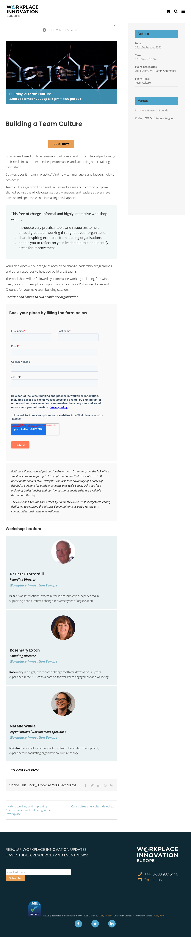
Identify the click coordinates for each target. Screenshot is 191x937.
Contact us (153, 879)
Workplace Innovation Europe (33, 585)
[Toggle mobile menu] (183, 11)
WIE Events (141, 71)
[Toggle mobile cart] (168, 11)
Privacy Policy (158, 915)
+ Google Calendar (25, 770)
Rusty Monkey (105, 915)
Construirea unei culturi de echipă (92, 806)
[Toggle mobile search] (176, 11)
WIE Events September (162, 71)
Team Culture (143, 82)
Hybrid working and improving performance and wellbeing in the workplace (29, 810)
